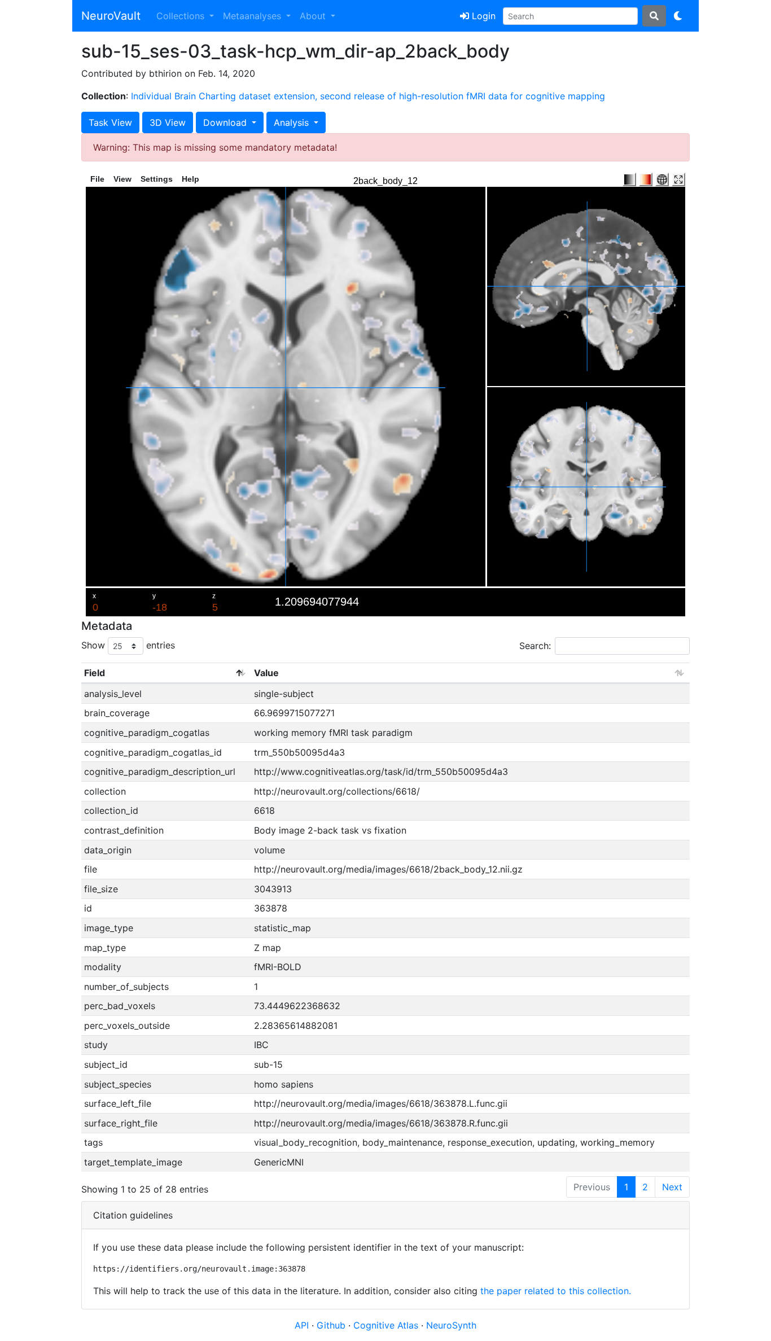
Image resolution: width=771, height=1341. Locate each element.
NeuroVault (111, 16)
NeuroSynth (451, 1325)
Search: (535, 645)
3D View (168, 122)
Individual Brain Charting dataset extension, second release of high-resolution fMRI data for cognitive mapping (368, 96)
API (302, 1325)
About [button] (314, 15)
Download (226, 122)
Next (672, 1187)
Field (94, 672)
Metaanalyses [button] (253, 15)
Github (332, 1325)
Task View (110, 122)
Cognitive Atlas (387, 1325)
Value (266, 672)
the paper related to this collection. (555, 1290)
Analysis (293, 122)
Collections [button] (181, 15)
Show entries (128, 645)
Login (482, 15)
